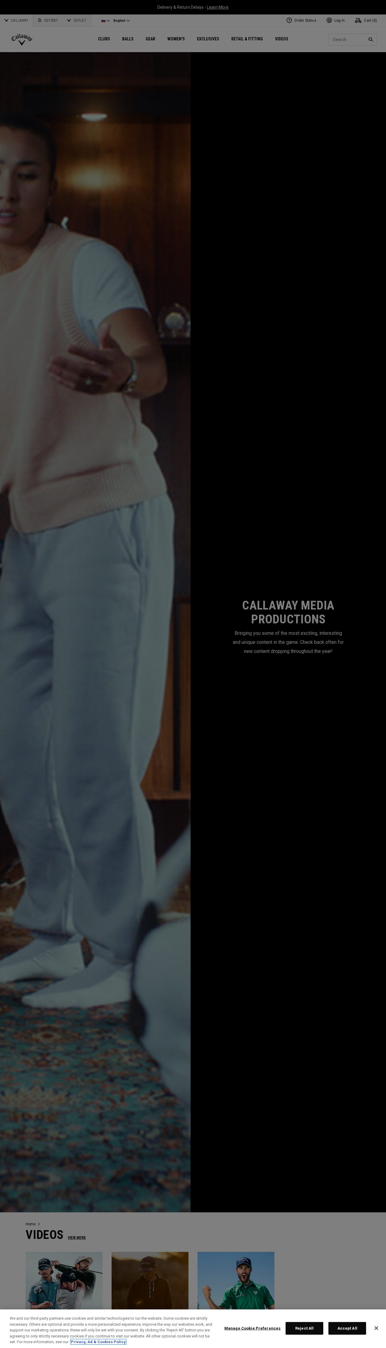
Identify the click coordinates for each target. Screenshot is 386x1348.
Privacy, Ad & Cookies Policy (98, 1342)
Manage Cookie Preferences (252, 1328)
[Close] (376, 1328)
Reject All (304, 1328)
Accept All (347, 1328)
